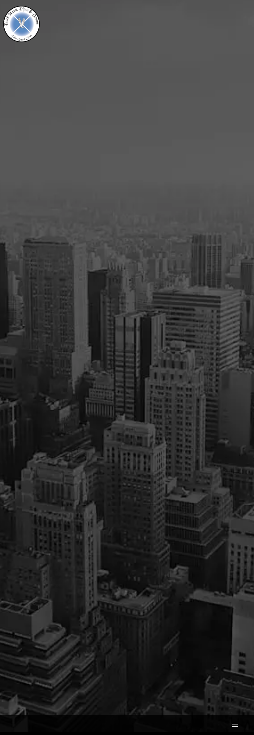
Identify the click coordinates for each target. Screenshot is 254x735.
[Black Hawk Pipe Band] (21, 40)
